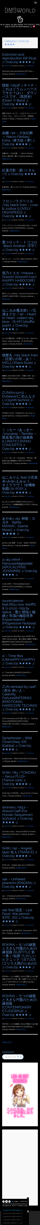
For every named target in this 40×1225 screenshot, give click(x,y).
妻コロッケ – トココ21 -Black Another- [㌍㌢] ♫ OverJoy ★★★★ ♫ (19, 246)
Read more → (22, 74)
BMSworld (20, 10)
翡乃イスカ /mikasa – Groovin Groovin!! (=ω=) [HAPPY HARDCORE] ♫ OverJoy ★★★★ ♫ (19, 278)
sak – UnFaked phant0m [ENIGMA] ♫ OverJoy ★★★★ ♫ (19, 883)
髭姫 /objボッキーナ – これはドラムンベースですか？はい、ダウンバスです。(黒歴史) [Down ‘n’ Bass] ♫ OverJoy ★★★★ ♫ (19, 94)
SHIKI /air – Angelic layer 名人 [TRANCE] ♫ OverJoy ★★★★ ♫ (19, 852)
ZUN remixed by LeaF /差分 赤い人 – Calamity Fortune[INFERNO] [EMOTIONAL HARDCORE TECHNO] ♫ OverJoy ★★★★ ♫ (19, 698)
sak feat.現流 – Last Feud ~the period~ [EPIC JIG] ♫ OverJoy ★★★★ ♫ (18, 915)
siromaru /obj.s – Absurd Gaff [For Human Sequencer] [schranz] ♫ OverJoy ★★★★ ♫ (17, 814)
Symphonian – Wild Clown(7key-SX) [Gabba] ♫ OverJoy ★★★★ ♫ (17, 743)
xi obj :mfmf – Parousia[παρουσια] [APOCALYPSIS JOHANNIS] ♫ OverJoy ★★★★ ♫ (19, 567)
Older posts (6, 1042)
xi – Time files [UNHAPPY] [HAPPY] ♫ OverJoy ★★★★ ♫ (18, 659)
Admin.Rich (7, 66)
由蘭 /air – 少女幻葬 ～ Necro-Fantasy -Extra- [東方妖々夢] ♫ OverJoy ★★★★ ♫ (19, 138)
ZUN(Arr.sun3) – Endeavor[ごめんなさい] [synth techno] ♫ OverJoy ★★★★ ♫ (19, 398)
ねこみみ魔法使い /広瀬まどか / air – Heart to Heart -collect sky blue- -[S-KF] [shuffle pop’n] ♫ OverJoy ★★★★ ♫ (19, 319)
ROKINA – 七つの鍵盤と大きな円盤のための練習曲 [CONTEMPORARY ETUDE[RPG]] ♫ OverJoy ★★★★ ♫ (19, 1005)
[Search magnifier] (21, 1056)
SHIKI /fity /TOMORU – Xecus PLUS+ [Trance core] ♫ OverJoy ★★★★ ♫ (19, 778)
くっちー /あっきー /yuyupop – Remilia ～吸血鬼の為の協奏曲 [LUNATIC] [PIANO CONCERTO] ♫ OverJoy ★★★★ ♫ (19, 439)
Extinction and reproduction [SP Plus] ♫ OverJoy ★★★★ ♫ (19, 58)
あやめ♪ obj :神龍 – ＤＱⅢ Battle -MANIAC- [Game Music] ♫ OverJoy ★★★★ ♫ (18, 526)
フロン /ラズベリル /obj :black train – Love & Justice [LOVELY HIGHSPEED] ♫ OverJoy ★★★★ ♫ (20, 208)
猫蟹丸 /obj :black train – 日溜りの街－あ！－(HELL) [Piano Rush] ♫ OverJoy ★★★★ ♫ (20, 360)
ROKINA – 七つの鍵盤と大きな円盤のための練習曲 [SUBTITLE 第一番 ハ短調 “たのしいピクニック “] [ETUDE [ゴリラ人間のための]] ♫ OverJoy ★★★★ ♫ (19, 956)
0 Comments (30, 66)
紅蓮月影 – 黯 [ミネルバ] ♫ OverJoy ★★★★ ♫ (19, 174)
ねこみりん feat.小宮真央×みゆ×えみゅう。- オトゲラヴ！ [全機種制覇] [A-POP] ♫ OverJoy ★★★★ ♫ (20, 484)
